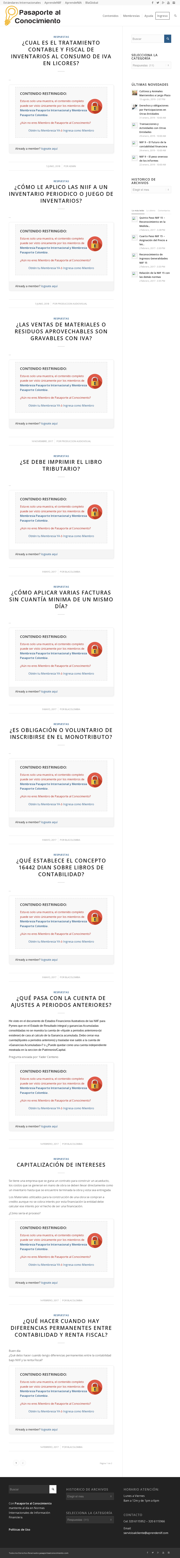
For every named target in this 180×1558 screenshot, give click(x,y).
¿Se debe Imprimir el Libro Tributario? (61, 465)
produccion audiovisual (72, 303)
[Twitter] (157, 2)
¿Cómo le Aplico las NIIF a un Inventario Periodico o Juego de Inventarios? (61, 193)
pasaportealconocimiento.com (53, 1553)
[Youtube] (168, 2)
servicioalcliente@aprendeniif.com (146, 1533)
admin (72, 166)
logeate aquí (49, 149)
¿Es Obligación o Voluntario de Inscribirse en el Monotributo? (61, 733)
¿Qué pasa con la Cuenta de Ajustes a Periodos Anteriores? (61, 1001)
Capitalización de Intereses (61, 1164)
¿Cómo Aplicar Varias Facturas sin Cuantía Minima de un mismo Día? (61, 599)
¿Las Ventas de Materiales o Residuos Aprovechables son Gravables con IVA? (61, 331)
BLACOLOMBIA (72, 571)
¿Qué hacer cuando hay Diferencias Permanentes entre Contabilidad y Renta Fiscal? (61, 1327)
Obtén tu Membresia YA (44, 130)
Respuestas (61, 36)
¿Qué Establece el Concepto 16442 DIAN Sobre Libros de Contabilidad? (61, 867)
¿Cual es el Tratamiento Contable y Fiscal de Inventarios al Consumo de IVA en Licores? (61, 53)
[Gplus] (163, 2)
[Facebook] (152, 2)
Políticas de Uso (19, 1529)
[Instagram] (173, 2)
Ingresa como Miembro (78, 130)
